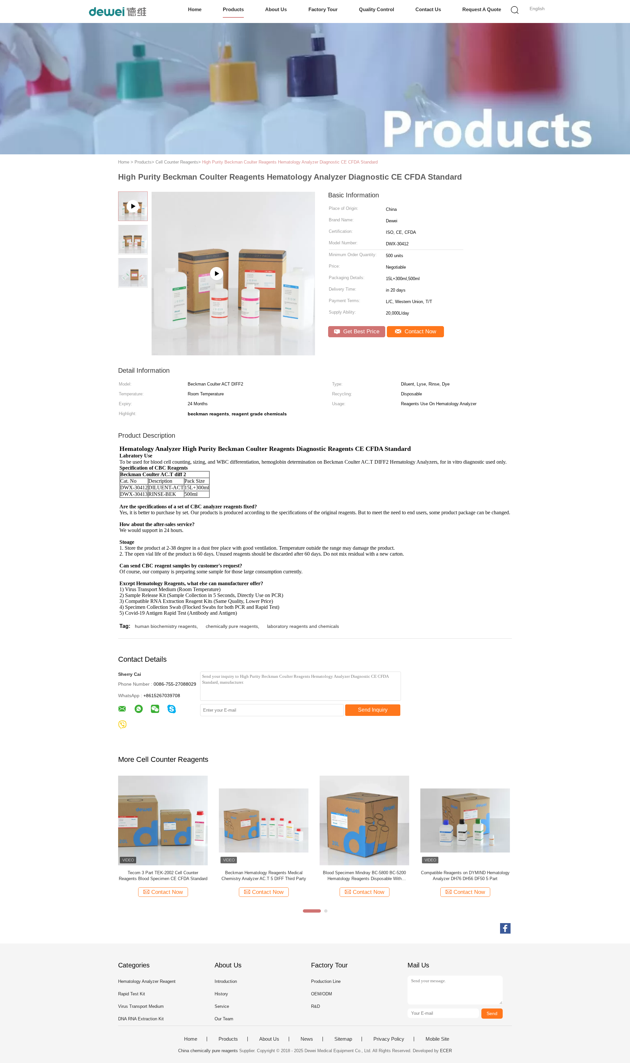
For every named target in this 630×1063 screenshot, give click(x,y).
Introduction (226, 981)
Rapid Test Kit (131, 993)
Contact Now (419, 331)
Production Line (326, 981)
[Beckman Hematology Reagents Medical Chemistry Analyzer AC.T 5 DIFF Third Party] (263, 820)
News (307, 1039)
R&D (315, 1006)
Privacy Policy (388, 1039)
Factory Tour (323, 9)
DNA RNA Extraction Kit (141, 1018)
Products (233, 9)
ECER (446, 1050)
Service (222, 1006)
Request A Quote (481, 9)
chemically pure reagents (232, 626)
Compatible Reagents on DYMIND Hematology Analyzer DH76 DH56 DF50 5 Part (465, 875)
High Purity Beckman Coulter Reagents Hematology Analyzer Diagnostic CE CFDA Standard (290, 162)
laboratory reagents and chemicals (303, 626)
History (221, 993)
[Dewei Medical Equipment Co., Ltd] (117, 11)
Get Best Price (360, 331)
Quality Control (376, 9)
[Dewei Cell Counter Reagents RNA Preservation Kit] (233, 353)
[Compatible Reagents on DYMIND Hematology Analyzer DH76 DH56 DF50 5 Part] (465, 820)
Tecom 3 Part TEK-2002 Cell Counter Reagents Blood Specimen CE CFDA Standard (163, 875)
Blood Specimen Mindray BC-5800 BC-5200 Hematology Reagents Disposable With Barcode (364, 876)
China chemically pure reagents (208, 1050)
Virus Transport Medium (141, 1006)
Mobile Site (437, 1039)
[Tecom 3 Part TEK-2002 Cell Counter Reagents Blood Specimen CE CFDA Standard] (163, 820)
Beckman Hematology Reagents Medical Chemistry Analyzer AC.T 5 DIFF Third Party (263, 875)
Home (194, 9)
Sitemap (343, 1039)
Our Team (224, 1018)
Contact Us (428, 9)
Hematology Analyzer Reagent (147, 981)
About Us (276, 9)
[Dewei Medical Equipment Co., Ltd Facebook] (505, 928)
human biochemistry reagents (166, 626)
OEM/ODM (321, 993)
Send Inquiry (373, 710)
